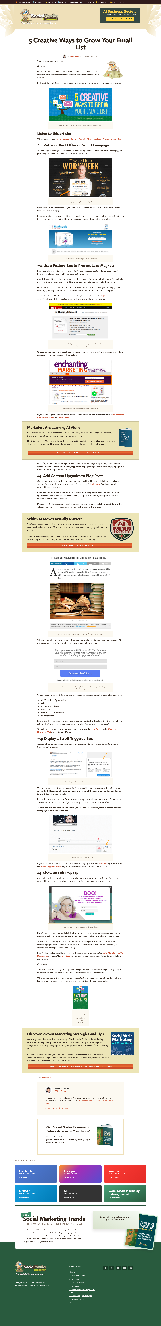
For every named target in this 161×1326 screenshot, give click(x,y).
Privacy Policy (44, 1286)
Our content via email (77, 1276)
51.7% (103, 295)
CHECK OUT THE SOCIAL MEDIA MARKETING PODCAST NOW (80, 1066)
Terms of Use (33, 1286)
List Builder (67, 956)
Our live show (74, 1286)
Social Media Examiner (39, 15)
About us (72, 1272)
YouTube (97, 139)
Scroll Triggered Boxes (51, 866)
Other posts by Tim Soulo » (56, 1108)
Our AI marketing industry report (80, 1296)
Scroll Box (103, 863)
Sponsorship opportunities (78, 1299)
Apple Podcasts (63, 139)
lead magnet (95, 484)
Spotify (74, 139)
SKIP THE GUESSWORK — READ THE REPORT (80, 453)
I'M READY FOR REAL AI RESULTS (79, 545)
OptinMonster (109, 953)
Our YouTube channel (76, 1283)
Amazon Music (109, 139)
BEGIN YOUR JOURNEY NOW (119, 19)
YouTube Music (85, 139)
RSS (119, 139)
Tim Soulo (61, 1091)
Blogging (46, 1078)
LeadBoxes (96, 729)
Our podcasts (74, 1279)
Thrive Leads (63, 417)
